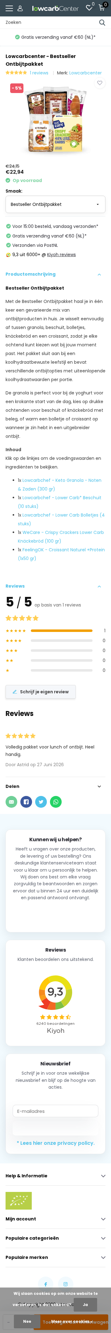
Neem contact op (56, 914)
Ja (85, 1304)
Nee (27, 1321)
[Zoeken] (102, 23)
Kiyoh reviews (61, 254)
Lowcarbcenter (85, 73)
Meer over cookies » (71, 1321)
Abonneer (56, 1128)
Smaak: (14, 191)
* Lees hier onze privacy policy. (56, 1143)
